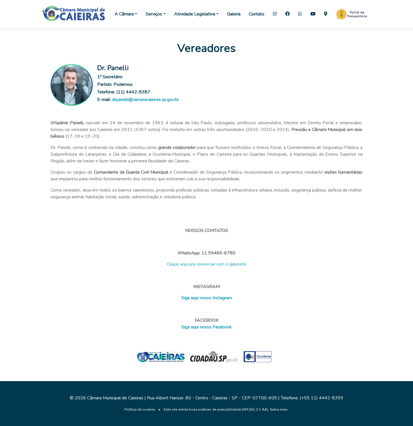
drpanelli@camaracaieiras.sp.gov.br (145, 99)
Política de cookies (139, 409)
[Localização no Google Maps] (326, 14)
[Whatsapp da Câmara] (300, 14)
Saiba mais (279, 409)
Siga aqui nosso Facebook (206, 327)
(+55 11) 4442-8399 (321, 398)
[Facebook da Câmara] (287, 14)
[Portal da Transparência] (352, 14)
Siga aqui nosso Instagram (206, 298)
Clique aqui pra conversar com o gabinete (206, 264)
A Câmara (124, 14)
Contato (256, 14)
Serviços (154, 14)
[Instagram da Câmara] (275, 14)
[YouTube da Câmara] (313, 14)
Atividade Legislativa (194, 14)
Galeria (233, 14)
